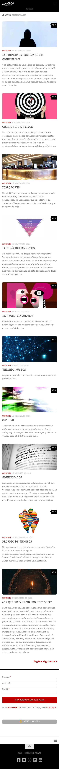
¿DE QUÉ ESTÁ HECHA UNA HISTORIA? (27, 602)
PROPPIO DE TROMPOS (17, 541)
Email (5, 689)
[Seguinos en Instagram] (29, 760)
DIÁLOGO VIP (11, 187)
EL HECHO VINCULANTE (17, 316)
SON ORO (8, 420)
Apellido (6, 683)
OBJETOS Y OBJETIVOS (17, 127)
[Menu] (55, 4)
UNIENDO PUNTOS (14, 370)
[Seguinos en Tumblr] (35, 760)
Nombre (5, 677)
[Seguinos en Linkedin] (40, 760)
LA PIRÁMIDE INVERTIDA (19, 248)
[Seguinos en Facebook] (18, 760)
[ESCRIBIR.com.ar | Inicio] (10, 3)
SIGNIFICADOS (12, 477)
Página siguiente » (45, 662)
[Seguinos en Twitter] (24, 760)
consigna (6, 51)
